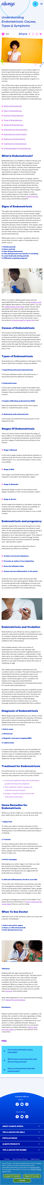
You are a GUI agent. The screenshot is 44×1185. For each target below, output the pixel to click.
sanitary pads (35, 302)
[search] (36, 4)
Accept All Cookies (12, 1176)
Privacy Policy (35, 1167)
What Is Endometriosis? (13, 106)
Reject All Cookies (32, 1176)
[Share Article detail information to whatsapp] (37, 34)
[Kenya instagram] (26, 1104)
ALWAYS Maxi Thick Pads (14, 307)
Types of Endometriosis (13, 120)
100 (7, 34)
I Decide (22, 1180)
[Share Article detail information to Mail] (40, 34)
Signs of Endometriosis (13, 111)
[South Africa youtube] (22, 1116)
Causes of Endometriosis (13, 115)
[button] (22, 1126)
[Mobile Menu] (41, 3)
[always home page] (8, 4)
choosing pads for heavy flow (23, 320)
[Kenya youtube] (22, 1104)
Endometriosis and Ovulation (15, 134)
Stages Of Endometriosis (13, 125)
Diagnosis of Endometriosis (14, 139)
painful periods (32, 196)
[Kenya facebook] (17, 1104)
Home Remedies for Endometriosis (17, 148)
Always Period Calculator (15, 1000)
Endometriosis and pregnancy (16, 130)
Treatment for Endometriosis (15, 144)
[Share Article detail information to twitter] (33, 34)
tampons (8, 991)
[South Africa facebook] (17, 1116)
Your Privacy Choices (20, 1159)
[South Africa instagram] (26, 1116)
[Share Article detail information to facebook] (29, 34)
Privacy (7, 1159)
